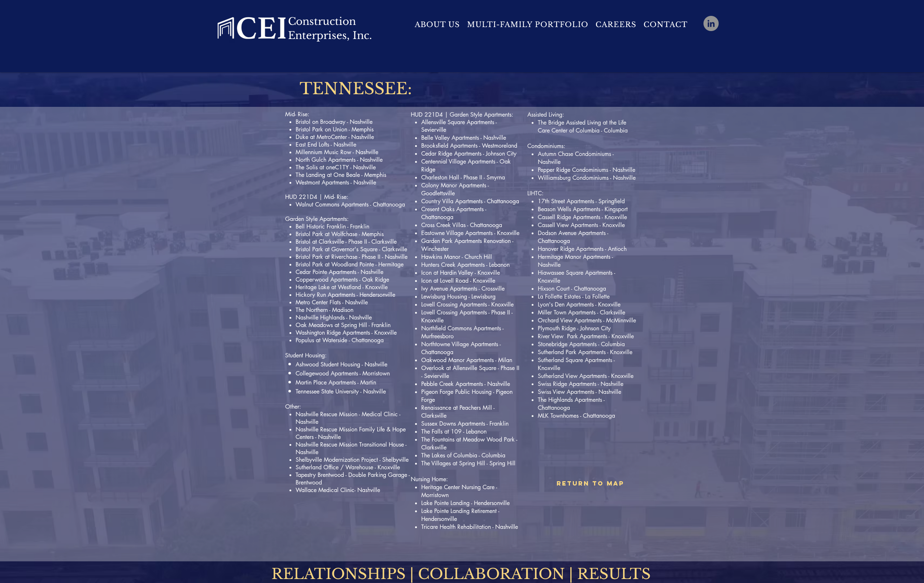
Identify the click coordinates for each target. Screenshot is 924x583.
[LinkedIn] (711, 23)
